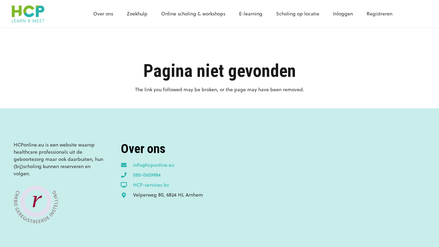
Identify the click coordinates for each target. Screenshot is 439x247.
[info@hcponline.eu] (127, 165)
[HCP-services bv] (127, 185)
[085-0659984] (127, 175)
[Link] (27, 13)
